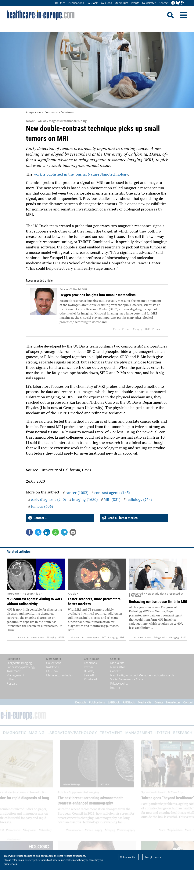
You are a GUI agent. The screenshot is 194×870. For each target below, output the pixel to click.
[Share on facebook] (29, 532)
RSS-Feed (90, 679)
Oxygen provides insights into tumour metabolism (97, 295)
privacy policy (32, 860)
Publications (76, 3)
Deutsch (60, 3)
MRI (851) (112, 499)
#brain (116, 329)
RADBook (106, 3)
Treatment (13, 671)
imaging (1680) (85, 499)
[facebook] (173, 3)
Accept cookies (153, 857)
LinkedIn (89, 675)
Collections (53, 663)
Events (135, 3)
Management (15, 675)
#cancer (126, 329)
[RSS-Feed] (183, 3)
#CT (104, 637)
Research (13, 683)
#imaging (137, 329)
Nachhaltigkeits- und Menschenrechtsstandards (142, 675)
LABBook (92, 3)
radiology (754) (139, 499)
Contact (163, 3)
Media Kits (121, 3)
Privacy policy (119, 683)
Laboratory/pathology (21, 667)
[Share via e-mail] (73, 532)
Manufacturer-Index (59, 675)
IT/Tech (11, 679)
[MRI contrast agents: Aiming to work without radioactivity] (36, 574)
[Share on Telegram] (64, 532)
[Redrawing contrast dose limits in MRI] (158, 574)
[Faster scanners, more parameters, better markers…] (97, 574)
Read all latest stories (122, 518)
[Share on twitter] (38, 532)
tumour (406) (42, 506)
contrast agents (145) (112, 492)
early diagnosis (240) (48, 499)
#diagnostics (160, 637)
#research (157, 329)
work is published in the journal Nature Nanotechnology (80, 174)
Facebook (90, 663)
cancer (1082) (77, 492)
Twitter (88, 667)
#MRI (147, 329)
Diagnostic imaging (19, 663)
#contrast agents (36, 637)
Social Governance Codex (127, 679)
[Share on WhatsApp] (55, 532)
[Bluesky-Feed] (178, 3)
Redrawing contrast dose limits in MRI (158, 601)
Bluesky (89, 671)
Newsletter (149, 3)
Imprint (115, 688)
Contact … (39, 518)
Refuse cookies (128, 857)
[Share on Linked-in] (46, 532)
